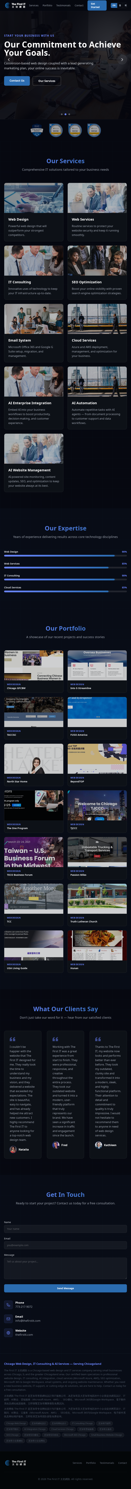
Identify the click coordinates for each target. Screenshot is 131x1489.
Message (9, 1254)
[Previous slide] (9, 59)
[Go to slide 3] (69, 114)
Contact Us (17, 80)
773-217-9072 (23, 1307)
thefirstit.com (24, 1335)
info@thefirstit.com (27, 1321)
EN (114, 5)
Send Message (65, 1288)
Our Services (46, 81)
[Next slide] (122, 59)
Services (34, 5)
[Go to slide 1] (62, 114)
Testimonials (63, 5)
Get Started (95, 5)
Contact (79, 5)
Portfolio (47, 5)
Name (7, 1222)
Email (7, 1238)
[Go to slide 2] (65, 114)
